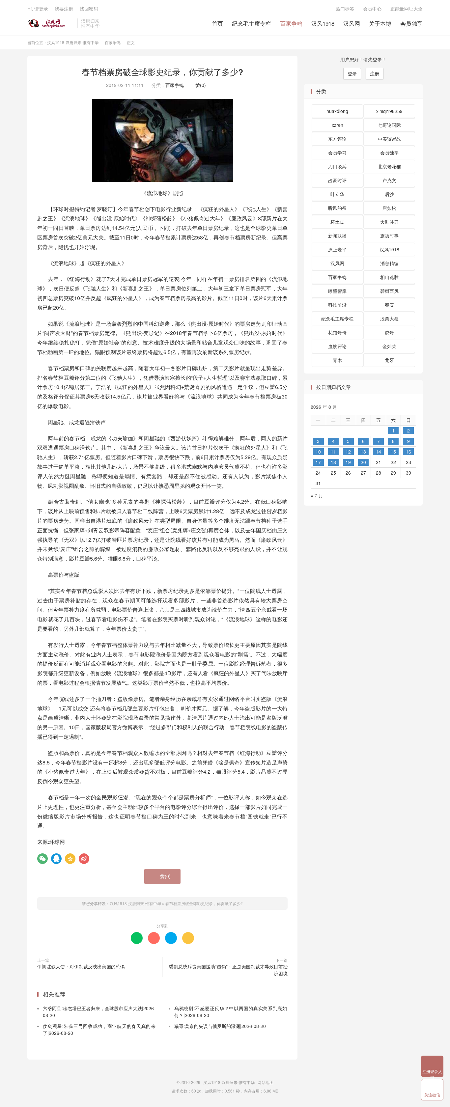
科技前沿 (337, 304)
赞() (199, 85)
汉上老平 (337, 249)
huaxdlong (337, 111)
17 (318, 462)
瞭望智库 (337, 291)
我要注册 (64, 8)
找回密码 (89, 8)
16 (408, 451)
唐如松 (389, 208)
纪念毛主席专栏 (251, 23)
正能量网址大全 (406, 8)
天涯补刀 (389, 221)
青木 (337, 360)
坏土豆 (337, 221)
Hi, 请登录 (37, 8)
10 (318, 451)
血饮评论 (337, 346)
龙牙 (389, 360)
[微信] (42, 858)
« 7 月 (317, 495)
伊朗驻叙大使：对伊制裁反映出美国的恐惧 (81, 966)
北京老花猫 (389, 166)
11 (333, 451)
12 (348, 451)
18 (333, 462)
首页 (217, 23)
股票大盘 (389, 318)
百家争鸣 (291, 23)
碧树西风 (389, 291)
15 (393, 451)
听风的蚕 (337, 208)
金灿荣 (389, 346)
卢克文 (389, 180)
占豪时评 (337, 180)
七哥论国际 (389, 125)
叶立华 (337, 194)
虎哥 (389, 332)
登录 (352, 73)
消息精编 (389, 263)
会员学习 (337, 152)
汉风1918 (322, 23)
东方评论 (337, 138)
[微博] (84, 858)
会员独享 (411, 23)
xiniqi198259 (389, 111)
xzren (337, 125)
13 (363, 451)
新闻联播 (337, 235)
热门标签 (345, 8)
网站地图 (265, 1082)
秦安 (389, 304)
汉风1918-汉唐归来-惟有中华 (50, 23)
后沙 (389, 194)
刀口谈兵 (337, 166)
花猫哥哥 (337, 332)
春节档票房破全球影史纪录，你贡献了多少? (162, 72)
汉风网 (351, 23)
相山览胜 (389, 277)
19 (348, 462)
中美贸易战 (389, 138)
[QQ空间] (70, 858)
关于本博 (380, 23)
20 (363, 462)
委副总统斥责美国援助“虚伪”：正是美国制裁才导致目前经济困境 (228, 970)
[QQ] (56, 858)
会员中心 (372, 8)
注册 (374, 73)
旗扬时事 (389, 235)
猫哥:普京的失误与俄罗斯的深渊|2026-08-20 (220, 1026)
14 (378, 451)
